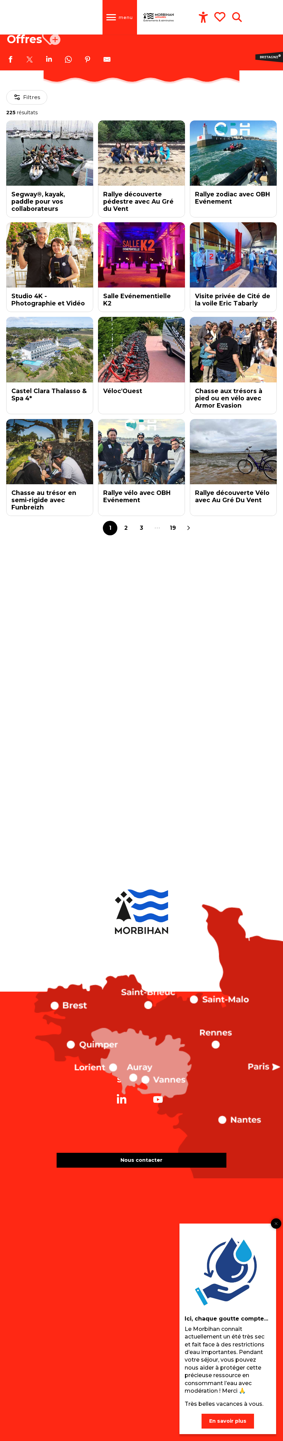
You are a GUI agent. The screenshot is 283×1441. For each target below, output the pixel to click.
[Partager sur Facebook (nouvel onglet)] (10, 60)
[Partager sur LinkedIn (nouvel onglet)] (49, 60)
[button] (237, 17)
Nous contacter (141, 1160)
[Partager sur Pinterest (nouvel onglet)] (87, 60)
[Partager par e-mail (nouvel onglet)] (107, 60)
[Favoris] (220, 17)
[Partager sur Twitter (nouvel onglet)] (29, 60)
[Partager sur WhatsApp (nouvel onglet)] (68, 60)
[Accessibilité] (203, 17)
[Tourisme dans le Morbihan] (158, 17)
